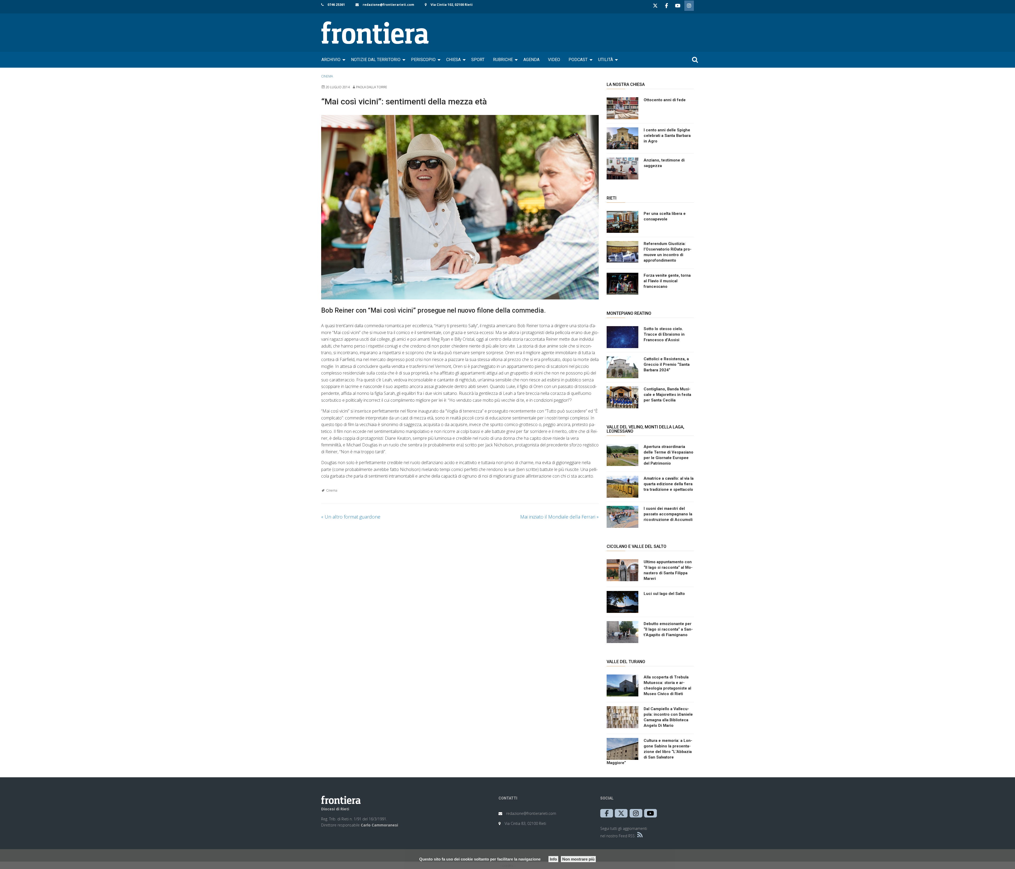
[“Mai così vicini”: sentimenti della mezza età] (460, 207)
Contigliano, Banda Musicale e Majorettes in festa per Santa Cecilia (667, 395)
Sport (478, 59)
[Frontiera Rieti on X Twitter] (655, 6)
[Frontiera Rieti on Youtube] (677, 6)
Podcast (578, 59)
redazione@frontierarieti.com (388, 4)
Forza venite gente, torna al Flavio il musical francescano (667, 281)
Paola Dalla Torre (371, 87)
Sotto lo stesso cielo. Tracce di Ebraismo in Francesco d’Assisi (664, 334)
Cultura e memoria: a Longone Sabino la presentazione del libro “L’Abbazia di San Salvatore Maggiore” (649, 751)
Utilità (605, 59)
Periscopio (423, 59)
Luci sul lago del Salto (664, 593)
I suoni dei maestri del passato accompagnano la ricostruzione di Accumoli (668, 514)
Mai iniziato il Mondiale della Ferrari (559, 517)
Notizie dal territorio (375, 59)
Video (554, 59)
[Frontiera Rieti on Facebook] (666, 6)
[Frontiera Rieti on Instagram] (689, 6)
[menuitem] (332, 60)
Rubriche (503, 59)
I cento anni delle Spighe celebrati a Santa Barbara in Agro (667, 136)
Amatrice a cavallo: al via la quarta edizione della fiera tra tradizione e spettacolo (669, 484)
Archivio (330, 59)
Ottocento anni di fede (665, 100)
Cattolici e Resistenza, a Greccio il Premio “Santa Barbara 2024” (667, 364)
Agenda (531, 59)
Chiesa (453, 59)
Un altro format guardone (350, 517)
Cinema (327, 76)
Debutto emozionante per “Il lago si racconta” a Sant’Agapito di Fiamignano (668, 629)
